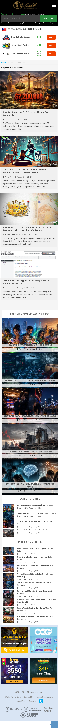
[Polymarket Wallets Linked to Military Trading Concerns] (30, 353)
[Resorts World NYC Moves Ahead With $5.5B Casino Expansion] (8, 568)
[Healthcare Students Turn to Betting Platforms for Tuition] (8, 551)
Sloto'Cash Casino (20, 45)
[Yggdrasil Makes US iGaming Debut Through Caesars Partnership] (8, 577)
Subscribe (49, 18)
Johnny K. (23, 491)
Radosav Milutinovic (12, 235)
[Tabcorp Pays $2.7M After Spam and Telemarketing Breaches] (8, 594)
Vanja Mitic (8, 119)
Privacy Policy (20, 701)
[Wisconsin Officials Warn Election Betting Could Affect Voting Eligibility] (8, 602)
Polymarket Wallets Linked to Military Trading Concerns (30, 381)
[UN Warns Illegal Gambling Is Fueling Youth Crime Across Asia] (8, 585)
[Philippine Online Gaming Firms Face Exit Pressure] (30, 424)
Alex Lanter (8, 288)
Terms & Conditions (44, 697)
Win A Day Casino (21, 53)
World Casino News (13, 697)
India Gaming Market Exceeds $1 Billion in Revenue (30, 345)
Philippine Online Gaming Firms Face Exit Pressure (30, 451)
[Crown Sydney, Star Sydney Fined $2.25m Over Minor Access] (30, 388)
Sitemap (33, 701)
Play (51, 37)
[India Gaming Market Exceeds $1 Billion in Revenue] (30, 317)
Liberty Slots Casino (20, 37)
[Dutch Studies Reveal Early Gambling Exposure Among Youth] (30, 459)
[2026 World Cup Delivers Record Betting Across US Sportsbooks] (8, 619)
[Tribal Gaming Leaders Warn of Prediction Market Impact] (8, 560)
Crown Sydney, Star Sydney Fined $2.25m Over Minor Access (30, 416)
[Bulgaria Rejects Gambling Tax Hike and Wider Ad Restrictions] (8, 611)
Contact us (28, 697)
